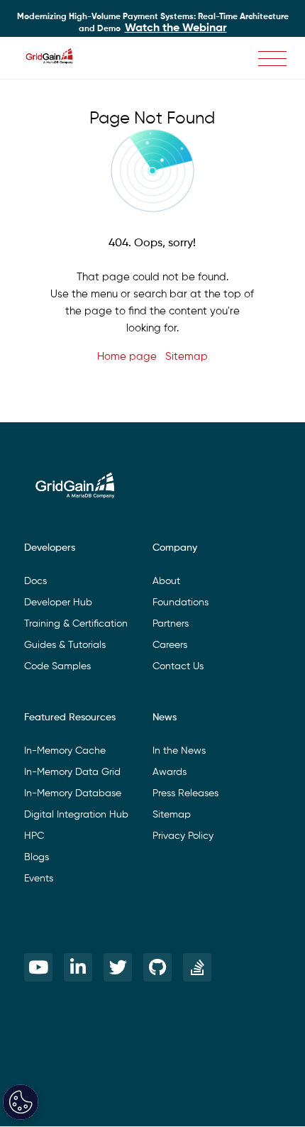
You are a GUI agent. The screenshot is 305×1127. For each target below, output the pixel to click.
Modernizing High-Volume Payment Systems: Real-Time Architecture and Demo (153, 23)
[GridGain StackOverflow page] (197, 967)
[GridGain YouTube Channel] (38, 967)
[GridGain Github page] (157, 967)
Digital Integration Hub (76, 815)
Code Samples (57, 666)
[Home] (57, 58)
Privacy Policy (183, 836)
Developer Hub (58, 603)
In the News (179, 751)
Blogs (36, 857)
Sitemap (186, 356)
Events (38, 879)
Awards (169, 772)
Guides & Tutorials (65, 645)
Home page (127, 356)
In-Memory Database (72, 793)
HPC (34, 836)
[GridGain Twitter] (118, 967)
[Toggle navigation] (272, 58)
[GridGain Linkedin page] (78, 967)
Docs (35, 581)
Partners (170, 624)
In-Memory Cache (65, 751)
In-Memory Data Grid (72, 772)
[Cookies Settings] (20, 1102)
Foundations (180, 603)
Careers (169, 645)
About (166, 581)
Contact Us (178, 666)
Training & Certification (76, 624)
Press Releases (185, 793)
